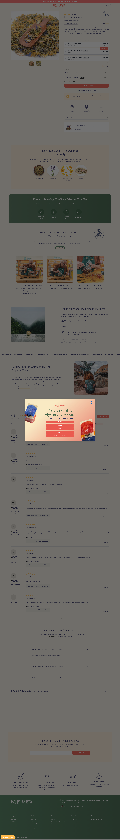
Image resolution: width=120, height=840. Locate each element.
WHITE (60, 432)
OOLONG (60, 428)
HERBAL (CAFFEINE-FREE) (60, 435)
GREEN (60, 425)
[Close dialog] (91, 402)
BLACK (60, 422)
